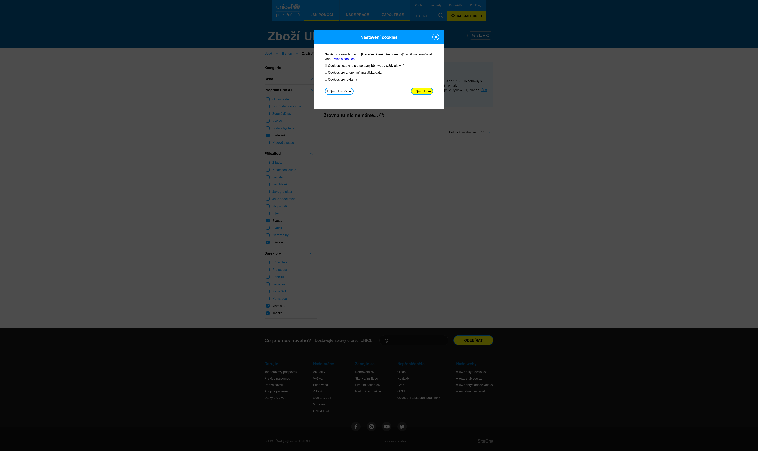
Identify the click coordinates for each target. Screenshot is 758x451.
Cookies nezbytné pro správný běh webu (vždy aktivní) (365, 65)
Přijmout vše (422, 91)
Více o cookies (344, 58)
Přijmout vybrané (339, 91)
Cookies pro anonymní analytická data (354, 72)
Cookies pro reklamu (342, 79)
